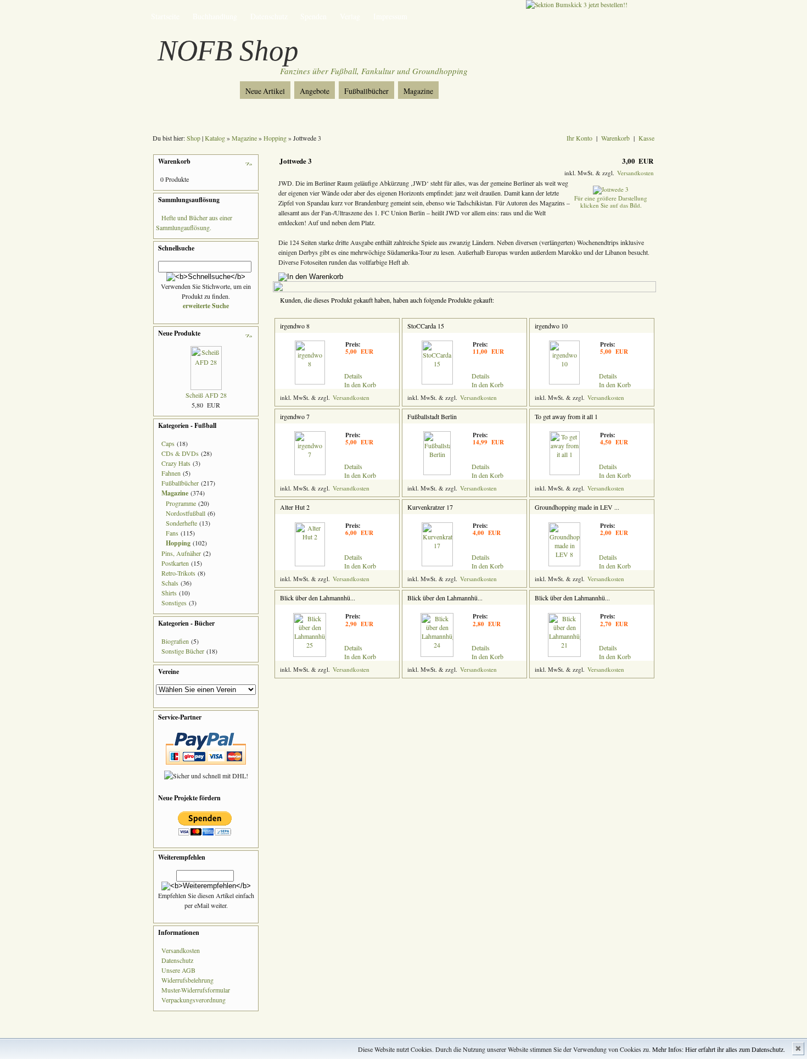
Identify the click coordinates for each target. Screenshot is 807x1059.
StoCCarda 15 (425, 325)
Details (353, 375)
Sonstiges (174, 602)
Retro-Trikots (178, 572)
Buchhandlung (215, 16)
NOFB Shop (228, 50)
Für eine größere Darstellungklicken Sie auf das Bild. (610, 201)
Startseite (165, 16)
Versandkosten (180, 950)
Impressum (390, 16)
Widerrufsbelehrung (187, 980)
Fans (172, 532)
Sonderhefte (181, 523)
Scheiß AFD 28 (206, 395)
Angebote (314, 91)
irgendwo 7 (295, 416)
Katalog (215, 137)
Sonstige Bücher (182, 650)
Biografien (175, 641)
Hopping (275, 137)
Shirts (169, 592)
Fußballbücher (366, 91)
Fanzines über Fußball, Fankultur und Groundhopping (374, 70)
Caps (168, 443)
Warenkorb (615, 137)
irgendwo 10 (551, 325)
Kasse (646, 137)
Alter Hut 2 (295, 507)
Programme (181, 503)
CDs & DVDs (180, 453)
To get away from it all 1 (566, 416)
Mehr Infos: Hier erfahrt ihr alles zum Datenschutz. (718, 1049)
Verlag (350, 16)
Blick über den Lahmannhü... (317, 597)
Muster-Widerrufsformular (195, 989)
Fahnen (171, 473)
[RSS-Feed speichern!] (195, 86)
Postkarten (175, 563)
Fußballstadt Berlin (432, 416)
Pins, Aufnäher (181, 553)
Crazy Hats (175, 463)
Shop (193, 137)
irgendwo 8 (295, 325)
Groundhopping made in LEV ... (577, 507)
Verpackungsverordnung (193, 999)
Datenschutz (269, 16)
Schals (169, 582)
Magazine (418, 91)
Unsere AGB (178, 970)
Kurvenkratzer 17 (430, 507)
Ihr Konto (579, 137)
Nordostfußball (185, 513)
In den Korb (360, 384)
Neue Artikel (265, 91)
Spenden (313, 16)
